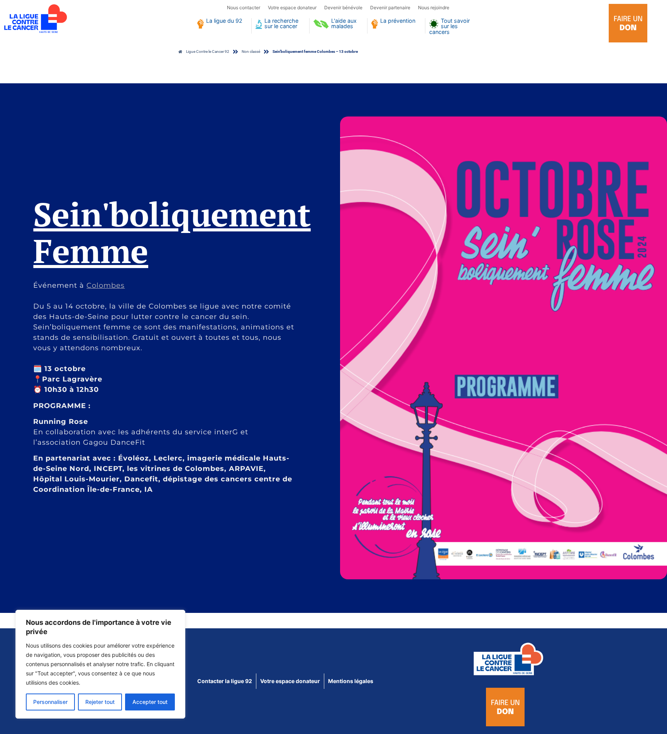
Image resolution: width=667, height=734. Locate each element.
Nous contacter (243, 7)
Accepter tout (150, 702)
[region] (100, 664)
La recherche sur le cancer (281, 23)
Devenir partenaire (390, 7)
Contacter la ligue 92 (224, 681)
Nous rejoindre (433, 7)
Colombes (105, 285)
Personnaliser (50, 702)
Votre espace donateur (292, 7)
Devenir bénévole (343, 7)
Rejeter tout (100, 702)
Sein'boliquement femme (172, 232)
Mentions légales (350, 681)
